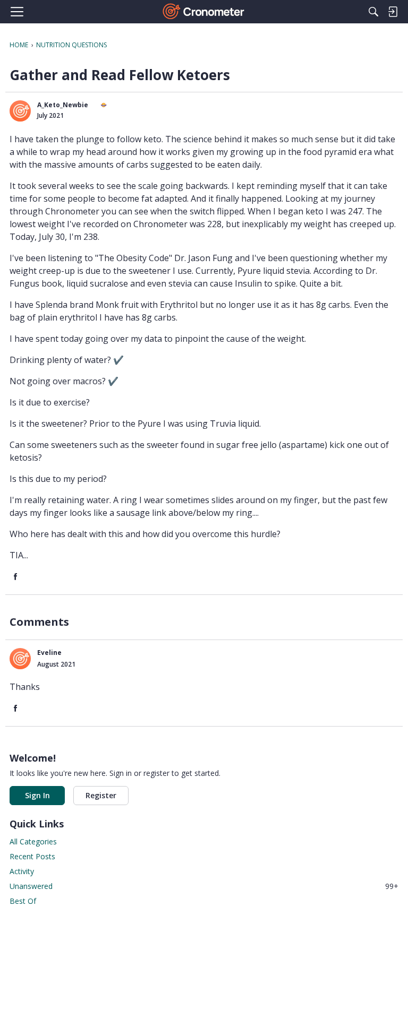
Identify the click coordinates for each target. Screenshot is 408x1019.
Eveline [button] (49, 652)
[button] (20, 111)
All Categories (33, 841)
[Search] (373, 11)
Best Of (23, 901)
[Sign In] (392, 11)
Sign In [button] (37, 795)
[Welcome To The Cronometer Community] (204, 11)
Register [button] (101, 795)
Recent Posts (32, 856)
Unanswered (204, 886)
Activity (22, 871)
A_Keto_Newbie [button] (62, 104)
